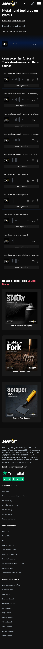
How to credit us (8, 545)
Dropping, (12, 20)
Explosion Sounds (8, 603)
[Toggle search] (24, 3)
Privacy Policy (7, 510)
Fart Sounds (6, 608)
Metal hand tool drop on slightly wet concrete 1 (21, 255)
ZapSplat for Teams (9, 550)
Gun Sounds (6, 594)
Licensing (5, 491)
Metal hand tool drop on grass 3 (16, 195)
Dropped (21, 20)
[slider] (17, 43)
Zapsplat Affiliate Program (12, 573)
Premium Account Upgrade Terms (14, 496)
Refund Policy (7, 500)
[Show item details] (39, 44)
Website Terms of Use (10, 505)
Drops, (5, 20)
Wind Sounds (7, 636)
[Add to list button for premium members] (34, 44)
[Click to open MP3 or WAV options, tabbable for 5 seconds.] (29, 44)
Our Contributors (8, 559)
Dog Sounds (6, 613)
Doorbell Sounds (8, 599)
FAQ (3, 540)
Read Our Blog (7, 568)
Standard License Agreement (14, 31)
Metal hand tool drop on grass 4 (16, 215)
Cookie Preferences (9, 519)
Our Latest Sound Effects (11, 585)
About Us (5, 531)
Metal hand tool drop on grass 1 (20, 13)
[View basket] (32, 4)
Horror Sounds (7, 617)
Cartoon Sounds (8, 631)
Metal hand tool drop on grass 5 (16, 235)
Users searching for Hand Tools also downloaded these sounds (20, 62)
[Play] (5, 44)
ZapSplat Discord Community (13, 563)
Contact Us (6, 536)
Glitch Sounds (7, 626)
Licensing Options (21, 85)
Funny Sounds (7, 590)
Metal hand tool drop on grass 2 (16, 174)
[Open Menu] (39, 3)
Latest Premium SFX (9, 554)
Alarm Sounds (7, 622)
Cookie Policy (7, 514)
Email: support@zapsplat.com (14, 467)
